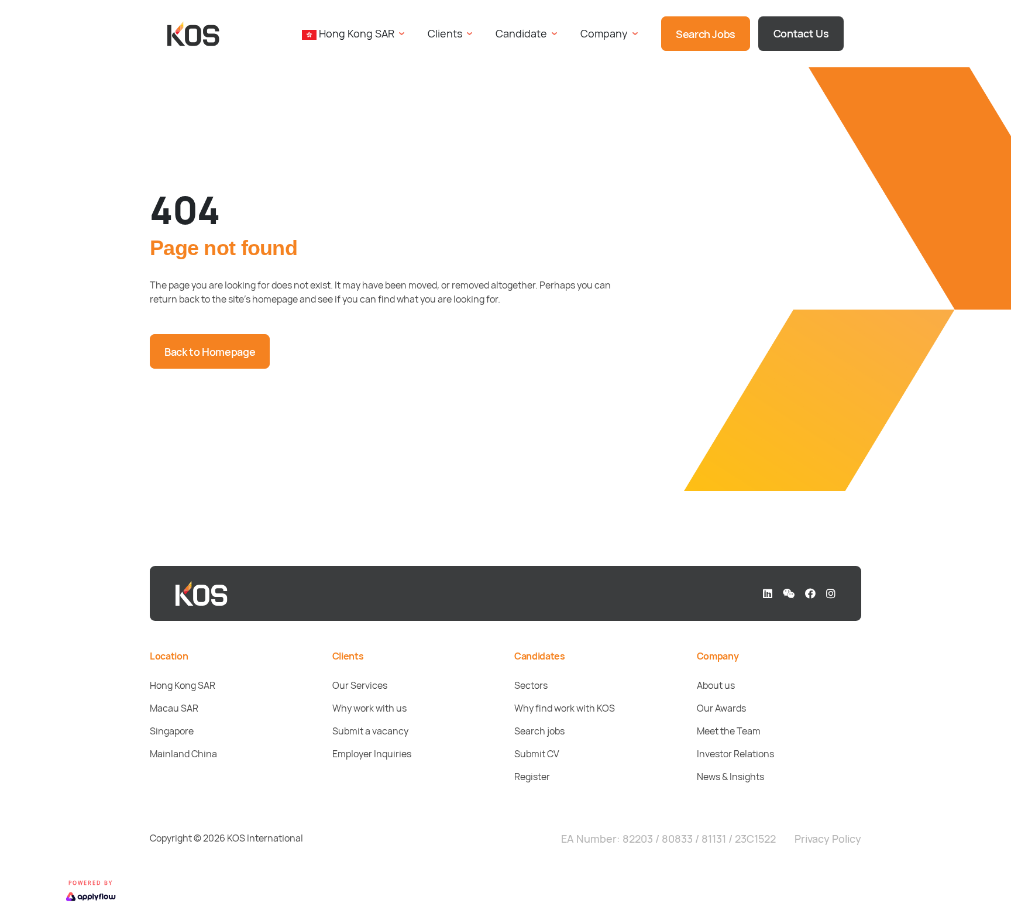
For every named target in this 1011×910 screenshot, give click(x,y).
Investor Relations (735, 753)
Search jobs (539, 730)
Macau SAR (174, 708)
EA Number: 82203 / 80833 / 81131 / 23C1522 (668, 839)
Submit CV (536, 753)
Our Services (359, 685)
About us (716, 685)
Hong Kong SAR (182, 685)
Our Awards (721, 708)
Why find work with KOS (564, 708)
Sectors (531, 685)
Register (532, 776)
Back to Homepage (209, 352)
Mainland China (183, 753)
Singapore (172, 730)
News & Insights (730, 776)
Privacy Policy (828, 839)
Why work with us (369, 708)
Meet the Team (729, 730)
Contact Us (800, 33)
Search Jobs (705, 34)
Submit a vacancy (370, 730)
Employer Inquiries (371, 753)
